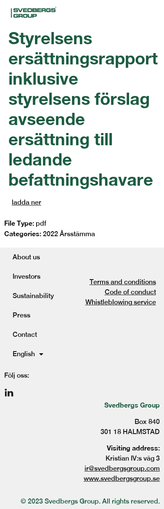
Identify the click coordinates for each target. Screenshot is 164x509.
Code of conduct (130, 292)
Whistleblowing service (120, 302)
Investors (26, 276)
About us (26, 257)
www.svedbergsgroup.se (122, 478)
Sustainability (33, 296)
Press (21, 315)
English (24, 354)
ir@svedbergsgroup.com (122, 468)
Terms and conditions (123, 282)
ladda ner (26, 202)
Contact (25, 334)
